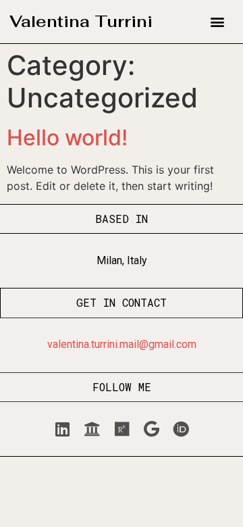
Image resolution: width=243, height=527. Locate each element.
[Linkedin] (62, 429)
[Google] (151, 429)
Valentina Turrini (81, 21)
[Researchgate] (121, 429)
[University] (92, 429)
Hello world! (67, 137)
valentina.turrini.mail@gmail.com (121, 344)
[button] (218, 22)
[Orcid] (181, 429)
